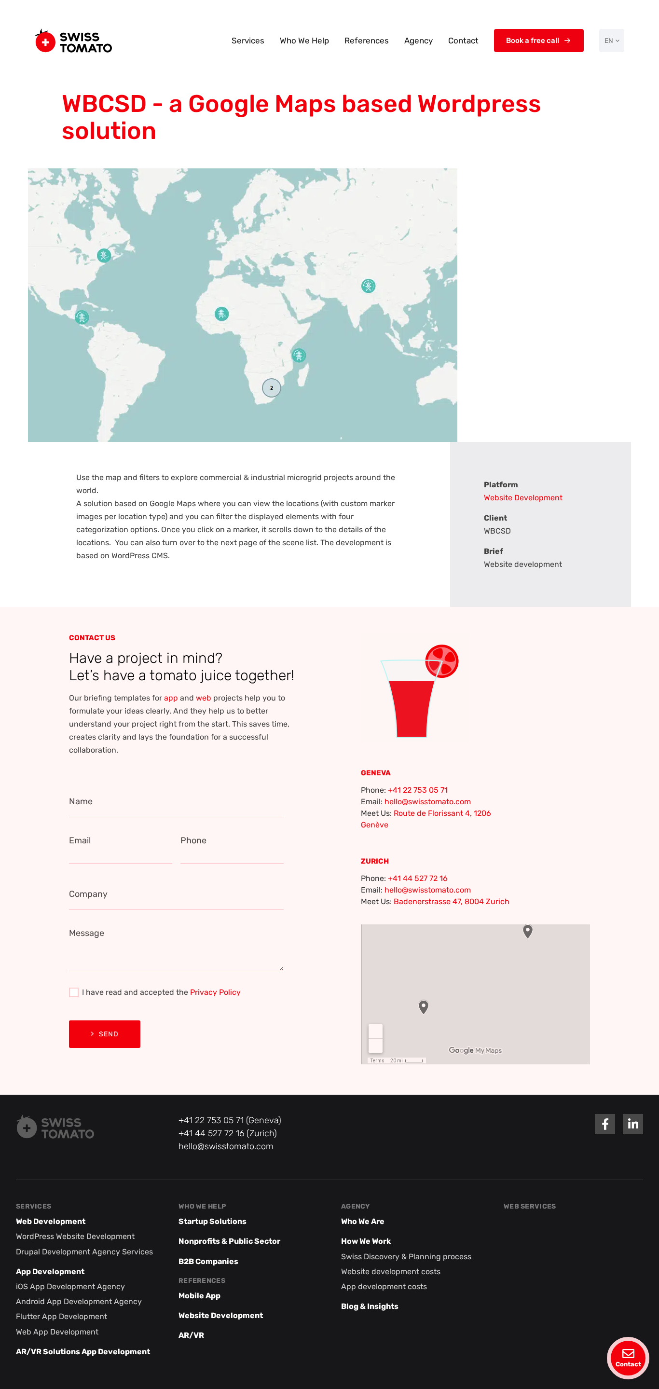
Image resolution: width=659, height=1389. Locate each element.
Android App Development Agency (79, 1301)
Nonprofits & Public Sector (229, 1241)
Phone (193, 840)
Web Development (50, 1221)
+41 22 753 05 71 (418, 790)
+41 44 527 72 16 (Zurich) (227, 1133)
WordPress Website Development (75, 1236)
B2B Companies (208, 1261)
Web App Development (57, 1331)
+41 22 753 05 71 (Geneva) (229, 1120)
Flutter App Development (61, 1316)
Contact (463, 40)
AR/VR (191, 1335)
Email (80, 840)
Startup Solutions (212, 1221)
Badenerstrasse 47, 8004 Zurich (451, 901)
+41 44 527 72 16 (418, 878)
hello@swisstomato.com (427, 801)
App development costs (384, 1286)
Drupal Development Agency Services (84, 1251)
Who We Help (304, 40)
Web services (530, 1206)
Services (248, 40)
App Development (50, 1271)
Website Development (523, 497)
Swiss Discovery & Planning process (406, 1256)
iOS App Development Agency (70, 1286)
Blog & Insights (369, 1306)
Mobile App (199, 1295)
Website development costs (390, 1271)
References (366, 40)
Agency (418, 40)
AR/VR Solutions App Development (83, 1351)
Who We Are (362, 1221)
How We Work (366, 1241)
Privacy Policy (215, 992)
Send (109, 1034)
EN (608, 41)
